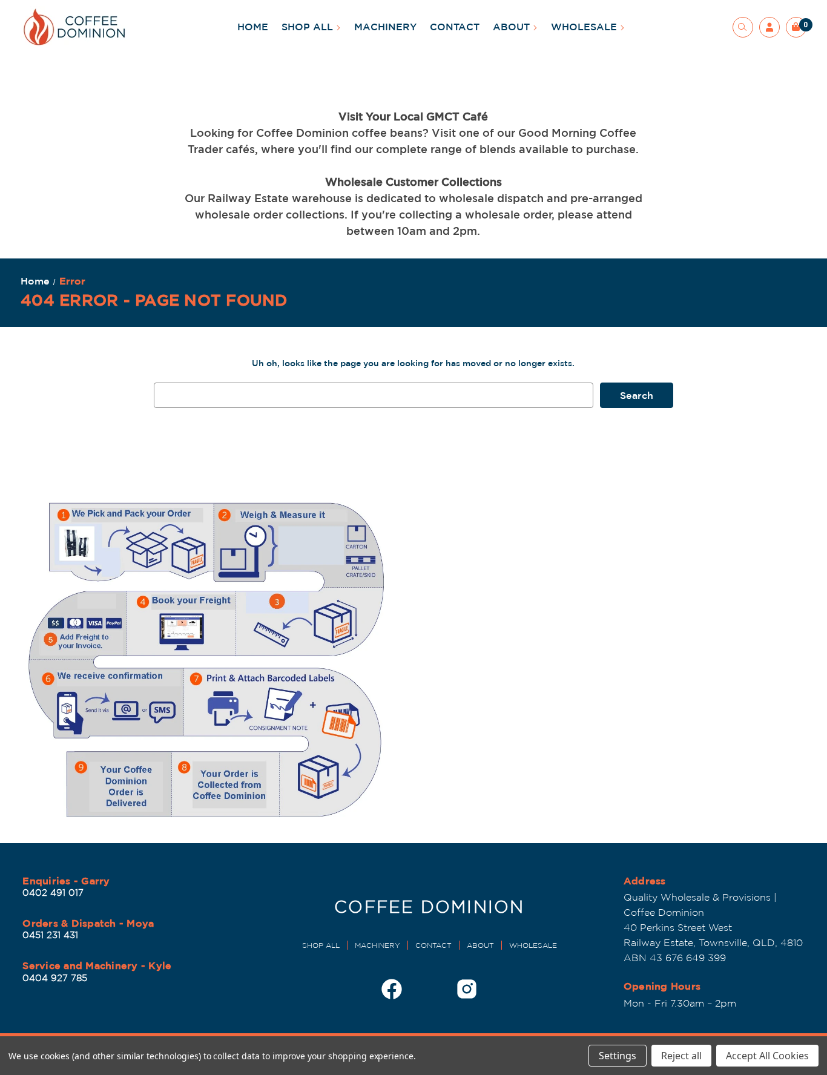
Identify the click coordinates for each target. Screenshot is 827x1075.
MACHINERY (385, 26)
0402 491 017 (53, 892)
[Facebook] (392, 989)
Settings (617, 1055)
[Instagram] (467, 989)
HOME (252, 26)
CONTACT (454, 26)
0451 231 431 (50, 935)
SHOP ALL (309, 26)
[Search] (743, 27)
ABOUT (513, 26)
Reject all (681, 1055)
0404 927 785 (54, 978)
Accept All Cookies (767, 1055)
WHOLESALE (585, 26)
